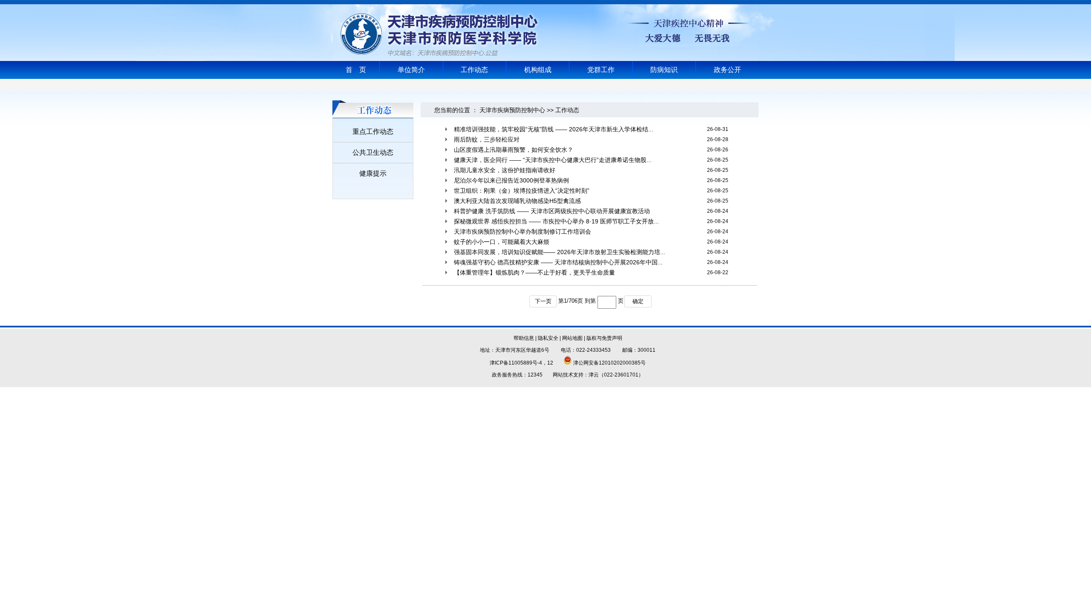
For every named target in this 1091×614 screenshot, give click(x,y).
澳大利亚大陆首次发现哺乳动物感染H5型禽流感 (517, 200)
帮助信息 (524, 338)
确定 (638, 301)
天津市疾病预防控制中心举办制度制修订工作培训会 (522, 231)
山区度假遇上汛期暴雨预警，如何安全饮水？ (513, 149)
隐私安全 (548, 338)
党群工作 (601, 69)
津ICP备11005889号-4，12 (521, 363)
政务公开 (727, 69)
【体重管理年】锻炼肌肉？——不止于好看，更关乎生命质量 (534, 272)
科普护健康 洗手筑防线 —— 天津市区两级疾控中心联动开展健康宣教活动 (552, 211)
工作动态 (474, 69)
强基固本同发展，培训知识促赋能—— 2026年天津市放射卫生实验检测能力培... (559, 252)
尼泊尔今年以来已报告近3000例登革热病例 (511, 180)
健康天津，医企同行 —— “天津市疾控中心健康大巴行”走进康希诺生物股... (553, 159)
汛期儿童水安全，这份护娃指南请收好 (504, 170)
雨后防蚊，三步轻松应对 (487, 139)
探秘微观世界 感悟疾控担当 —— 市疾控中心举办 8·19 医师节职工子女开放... (556, 221)
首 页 (356, 69)
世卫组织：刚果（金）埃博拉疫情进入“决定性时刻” (521, 190)
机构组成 (537, 69)
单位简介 (411, 69)
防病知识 (664, 69)
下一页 (543, 301)
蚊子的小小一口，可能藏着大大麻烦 (501, 241)
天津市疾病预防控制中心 (512, 110)
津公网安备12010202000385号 (609, 363)
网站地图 (572, 338)
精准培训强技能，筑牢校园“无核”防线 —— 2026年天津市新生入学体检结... (553, 129)
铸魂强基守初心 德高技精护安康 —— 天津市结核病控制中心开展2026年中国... (558, 262)
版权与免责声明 (604, 338)
